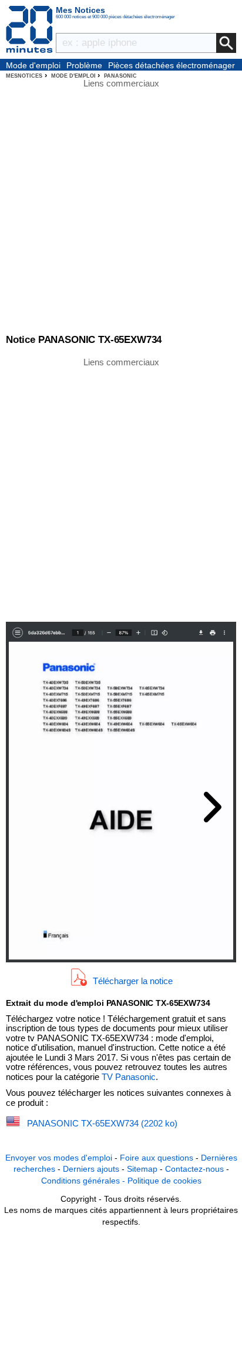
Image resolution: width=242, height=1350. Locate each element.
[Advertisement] (121, 489)
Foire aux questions (156, 1157)
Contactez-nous (194, 1169)
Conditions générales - (84, 1180)
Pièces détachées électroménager (171, 65)
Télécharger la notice (133, 981)
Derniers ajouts (91, 1169)
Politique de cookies (164, 1180)
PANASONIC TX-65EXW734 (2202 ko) (102, 1123)
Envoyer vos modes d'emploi (58, 1157)
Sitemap (142, 1169)
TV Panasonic (129, 1077)
